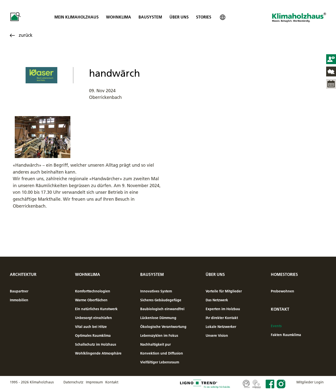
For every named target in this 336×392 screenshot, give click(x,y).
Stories (203, 17)
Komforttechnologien (92, 291)
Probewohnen (282, 291)
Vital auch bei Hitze (91, 326)
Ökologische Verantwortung (163, 326)
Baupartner (19, 291)
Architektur (23, 274)
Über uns (179, 17)
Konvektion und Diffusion (161, 353)
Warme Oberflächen (91, 300)
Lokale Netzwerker (221, 326)
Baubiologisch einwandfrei (162, 309)
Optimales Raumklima (93, 335)
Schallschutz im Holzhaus (95, 344)
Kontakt (280, 309)
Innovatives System (156, 291)
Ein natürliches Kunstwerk (96, 309)
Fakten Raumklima (286, 335)
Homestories (284, 274)
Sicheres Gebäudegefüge (160, 300)
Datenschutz (73, 382)
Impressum (94, 382)
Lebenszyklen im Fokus (159, 335)
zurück (25, 35)
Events (276, 326)
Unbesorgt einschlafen (93, 318)
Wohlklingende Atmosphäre (98, 353)
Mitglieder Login (310, 382)
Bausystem (150, 17)
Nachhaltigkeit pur (155, 344)
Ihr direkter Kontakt (222, 318)
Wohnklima (118, 17)
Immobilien (19, 300)
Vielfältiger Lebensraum (159, 362)
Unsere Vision (217, 335)
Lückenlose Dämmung (158, 318)
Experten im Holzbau (223, 309)
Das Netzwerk (217, 300)
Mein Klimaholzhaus (76, 17)
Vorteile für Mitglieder (224, 291)
